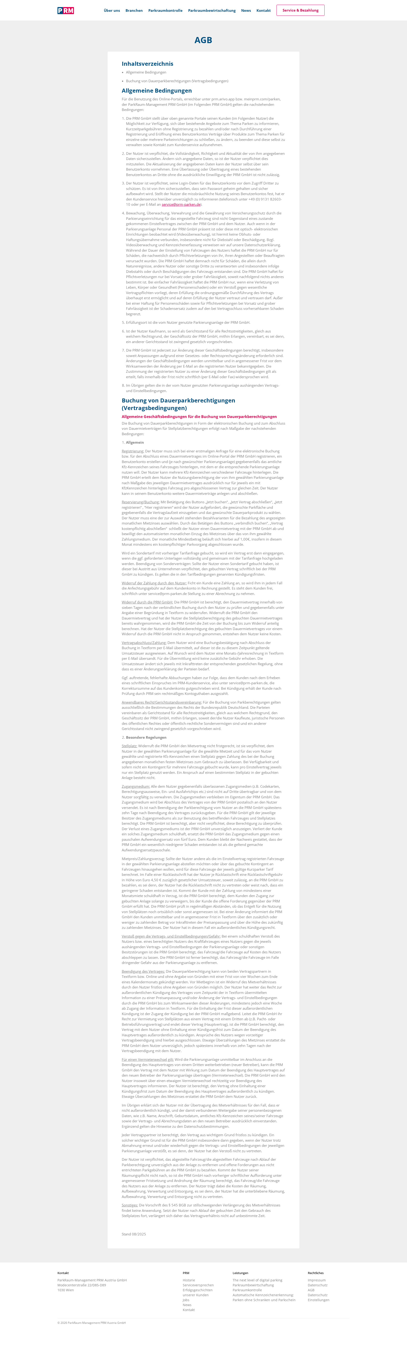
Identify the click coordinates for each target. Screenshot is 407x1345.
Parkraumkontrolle (247, 1290)
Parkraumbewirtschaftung (253, 1285)
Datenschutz (318, 1285)
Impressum (317, 1280)
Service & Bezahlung (300, 10)
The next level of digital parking (257, 1280)
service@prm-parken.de (181, 204)
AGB (311, 1290)
